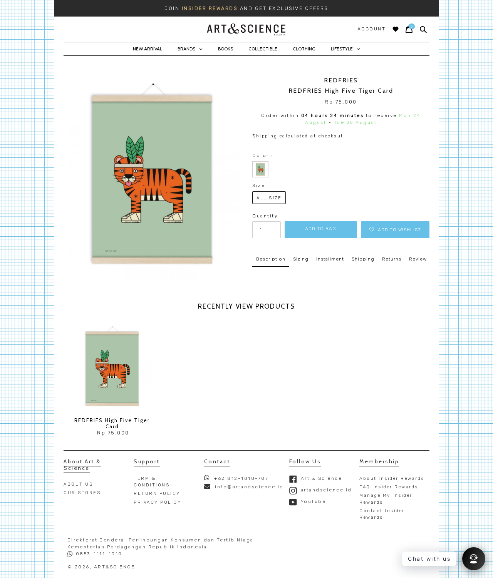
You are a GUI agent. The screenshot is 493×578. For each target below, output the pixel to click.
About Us (78, 484)
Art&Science (114, 567)
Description (270, 259)
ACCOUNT (371, 29)
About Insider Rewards (391, 478)
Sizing (301, 259)
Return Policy (157, 493)
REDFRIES (341, 80)
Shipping (264, 136)
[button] (395, 229)
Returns (391, 259)
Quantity (265, 216)
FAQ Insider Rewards (388, 486)
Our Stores (82, 492)
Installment (330, 259)
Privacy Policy (157, 502)
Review (418, 259)
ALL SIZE (269, 197)
